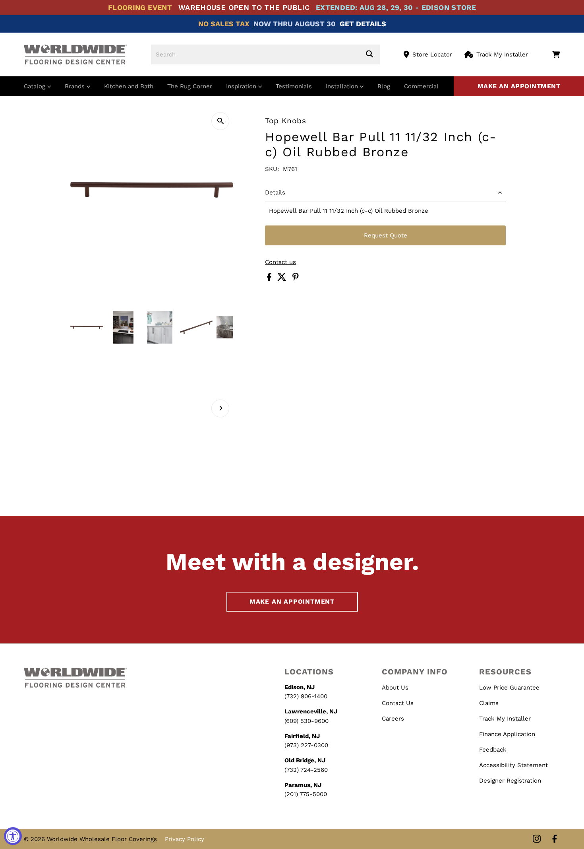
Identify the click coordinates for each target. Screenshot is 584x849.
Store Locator (432, 54)
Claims (489, 703)
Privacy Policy (184, 839)
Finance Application (507, 734)
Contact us (280, 262)
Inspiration (242, 86)
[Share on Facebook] (270, 278)
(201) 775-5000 (305, 794)
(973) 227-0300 (306, 745)
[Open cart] (556, 54)
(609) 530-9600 (306, 721)
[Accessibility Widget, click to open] (13, 836)
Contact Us (398, 703)
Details (275, 192)
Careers (393, 718)
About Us (395, 687)
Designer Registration (510, 780)
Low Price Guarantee (509, 687)
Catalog (35, 86)
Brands (76, 86)
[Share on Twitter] (282, 278)
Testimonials (294, 86)
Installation (343, 86)
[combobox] (265, 54)
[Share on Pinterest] (295, 278)
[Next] (220, 408)
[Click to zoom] (220, 121)
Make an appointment (519, 86)
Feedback (493, 749)
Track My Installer (502, 54)
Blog (383, 86)
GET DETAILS (363, 23)
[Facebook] (555, 839)
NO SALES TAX (223, 23)
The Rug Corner (189, 86)
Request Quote (385, 235)
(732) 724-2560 (306, 769)
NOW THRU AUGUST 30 (294, 23)
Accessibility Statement (513, 765)
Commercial (421, 86)
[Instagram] (537, 839)
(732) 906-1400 (305, 696)
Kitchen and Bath (128, 86)
